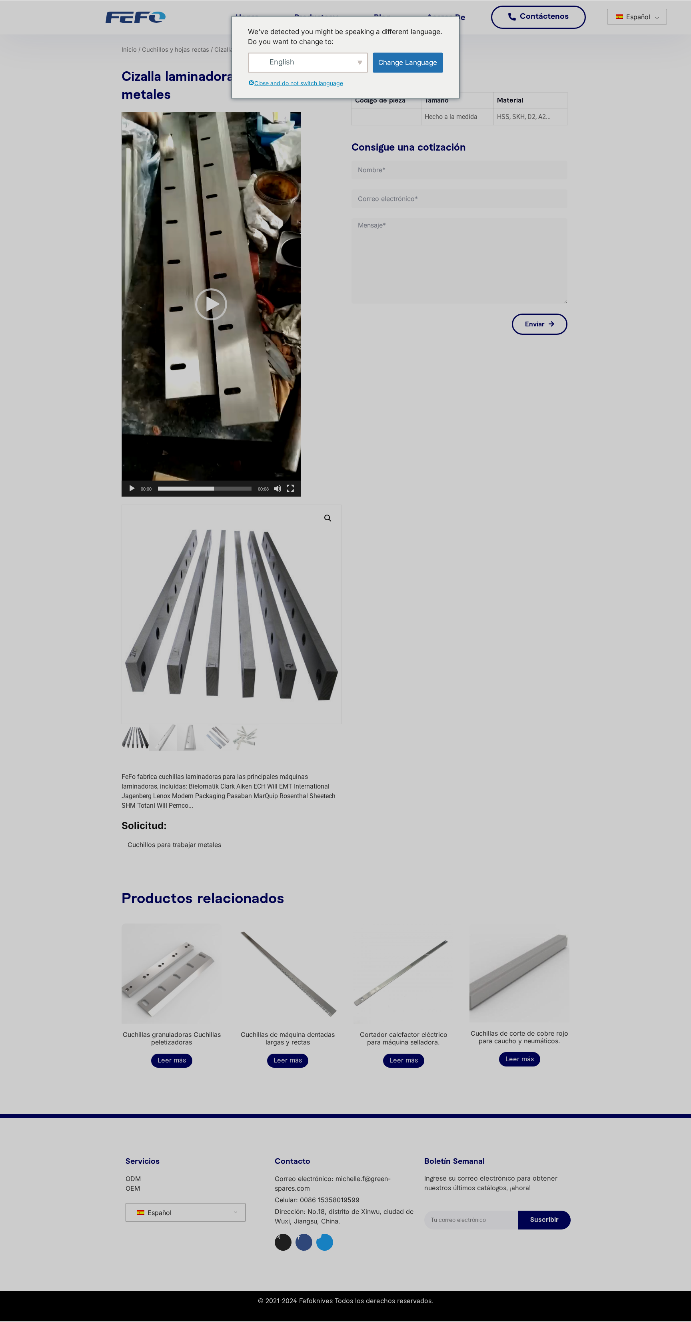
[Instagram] (283, 1242)
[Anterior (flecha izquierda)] (14, 661)
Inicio (129, 49)
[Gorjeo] (324, 1242)
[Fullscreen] (290, 489)
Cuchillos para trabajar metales (174, 845)
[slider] (205, 489)
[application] (211, 304)
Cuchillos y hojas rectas (175, 49)
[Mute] (278, 489)
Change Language (407, 62)
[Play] (132, 489)
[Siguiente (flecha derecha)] (677, 661)
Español (637, 17)
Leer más (172, 1060)
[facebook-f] (304, 1242)
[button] (211, 304)
